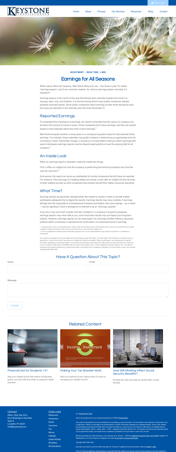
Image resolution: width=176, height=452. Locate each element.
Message (12, 280)
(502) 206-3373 (20, 415)
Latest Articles (55, 439)
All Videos (53, 442)
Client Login (160, 2)
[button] (76, 11)
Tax (50, 428)
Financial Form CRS (85, 413)
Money (51, 432)
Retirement (53, 415)
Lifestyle (52, 435)
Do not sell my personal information (126, 438)
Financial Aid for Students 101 (28, 370)
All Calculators (55, 446)
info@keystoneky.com (17, 426)
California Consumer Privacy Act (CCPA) (145, 435)
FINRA (148, 447)
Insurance (53, 425)
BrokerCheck (123, 418)
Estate (51, 422)
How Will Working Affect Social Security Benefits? (133, 372)
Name (10, 261)
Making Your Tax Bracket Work (80, 370)
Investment (53, 418)
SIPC (154, 447)
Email (92, 261)
